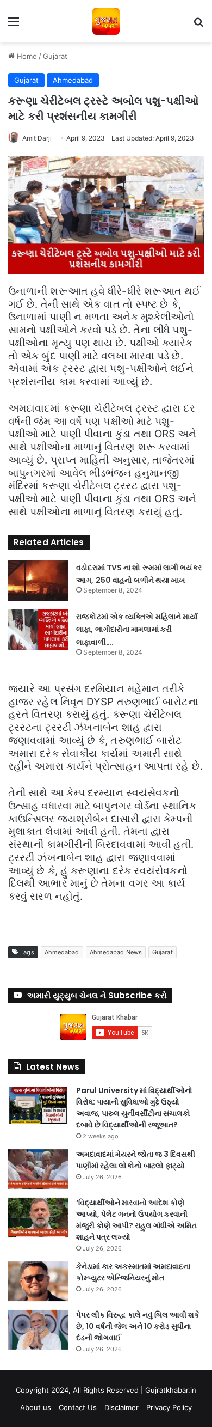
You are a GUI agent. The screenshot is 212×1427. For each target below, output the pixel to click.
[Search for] (198, 25)
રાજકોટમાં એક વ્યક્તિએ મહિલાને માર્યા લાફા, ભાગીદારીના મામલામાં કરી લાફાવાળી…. (136, 629)
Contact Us (78, 1407)
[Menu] (13, 25)
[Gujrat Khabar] (106, 21)
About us (35, 1407)
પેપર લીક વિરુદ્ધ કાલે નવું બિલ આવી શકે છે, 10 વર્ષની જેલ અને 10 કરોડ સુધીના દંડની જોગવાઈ (137, 1326)
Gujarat (55, 56)
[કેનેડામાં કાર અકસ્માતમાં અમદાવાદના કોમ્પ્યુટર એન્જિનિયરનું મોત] (38, 1281)
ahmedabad (62, 952)
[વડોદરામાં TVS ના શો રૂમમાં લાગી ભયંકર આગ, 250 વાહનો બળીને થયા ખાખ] (38, 580)
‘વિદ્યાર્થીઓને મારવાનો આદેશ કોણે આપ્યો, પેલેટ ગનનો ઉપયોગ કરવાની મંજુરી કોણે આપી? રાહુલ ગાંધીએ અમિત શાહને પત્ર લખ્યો (136, 1219)
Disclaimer (121, 1407)
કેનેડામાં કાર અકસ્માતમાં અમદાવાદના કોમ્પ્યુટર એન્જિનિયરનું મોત (133, 1272)
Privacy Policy (169, 1407)
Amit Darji (37, 138)
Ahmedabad (73, 80)
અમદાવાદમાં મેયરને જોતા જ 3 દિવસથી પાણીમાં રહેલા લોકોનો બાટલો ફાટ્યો (135, 1160)
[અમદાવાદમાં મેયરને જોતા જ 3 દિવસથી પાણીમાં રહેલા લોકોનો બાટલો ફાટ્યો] (38, 1169)
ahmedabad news (116, 952)
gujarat (162, 952)
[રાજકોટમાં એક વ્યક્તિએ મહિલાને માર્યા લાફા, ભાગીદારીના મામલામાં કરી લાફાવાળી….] (38, 629)
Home (26, 56)
